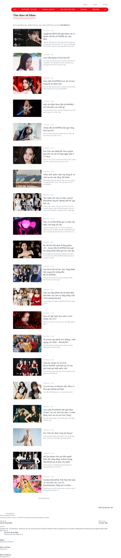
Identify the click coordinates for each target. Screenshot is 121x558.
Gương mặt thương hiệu (85, 528)
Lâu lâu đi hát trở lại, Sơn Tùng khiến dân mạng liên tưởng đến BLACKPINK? (59, 272)
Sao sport (57, 528)
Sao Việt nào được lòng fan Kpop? (58, 433)
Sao (14, 9)
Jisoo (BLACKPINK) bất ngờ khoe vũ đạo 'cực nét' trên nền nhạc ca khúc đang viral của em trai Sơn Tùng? (59, 412)
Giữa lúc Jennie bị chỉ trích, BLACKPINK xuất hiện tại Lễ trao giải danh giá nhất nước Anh (58, 365)
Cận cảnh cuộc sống (67, 9)
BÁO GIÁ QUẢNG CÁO (106, 507)
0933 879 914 (10, 542)
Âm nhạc (84, 9)
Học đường (76, 528)
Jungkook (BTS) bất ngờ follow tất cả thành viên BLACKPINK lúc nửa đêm (59, 36)
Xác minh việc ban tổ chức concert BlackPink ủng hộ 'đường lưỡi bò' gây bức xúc (59, 200)
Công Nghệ (95, 528)
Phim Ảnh (52, 528)
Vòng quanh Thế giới (39, 528)
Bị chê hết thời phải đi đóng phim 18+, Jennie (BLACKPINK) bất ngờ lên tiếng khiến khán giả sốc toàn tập (58, 248)
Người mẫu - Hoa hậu (29, 9)
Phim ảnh (96, 9)
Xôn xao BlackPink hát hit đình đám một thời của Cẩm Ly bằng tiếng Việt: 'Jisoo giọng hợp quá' (59, 295)
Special (100, 528)
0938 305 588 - (3, 542)
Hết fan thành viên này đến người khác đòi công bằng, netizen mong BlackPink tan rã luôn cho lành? (57, 459)
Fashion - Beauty (48, 9)
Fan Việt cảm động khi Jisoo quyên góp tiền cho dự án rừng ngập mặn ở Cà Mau (58, 154)
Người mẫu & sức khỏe (66, 528)
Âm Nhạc (47, 528)
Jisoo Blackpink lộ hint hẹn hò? (56, 57)
